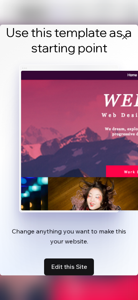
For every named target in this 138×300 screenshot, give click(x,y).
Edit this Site (69, 266)
